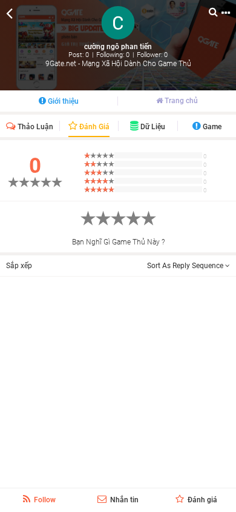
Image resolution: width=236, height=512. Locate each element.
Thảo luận (34, 127)
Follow (44, 500)
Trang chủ (180, 100)
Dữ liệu (152, 127)
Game (211, 127)
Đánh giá (93, 127)
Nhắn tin (123, 500)
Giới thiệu (62, 101)
